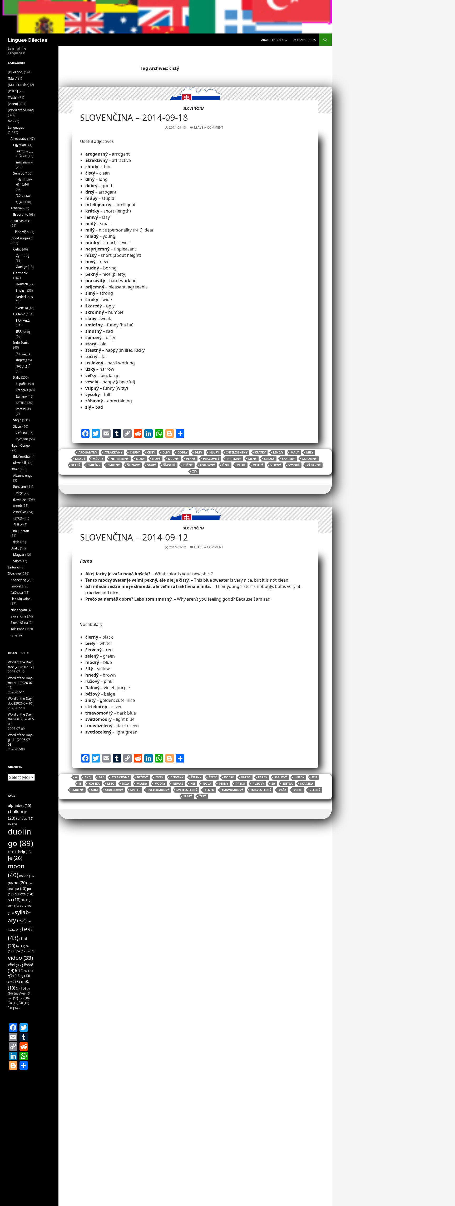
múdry (98, 459)
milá (125, 783)
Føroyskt (17, 586)
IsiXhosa (17, 592)
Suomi (17, 561)
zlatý (188, 796)
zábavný (314, 465)
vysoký (294, 465)
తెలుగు (17, 505)
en (12, 852)
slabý (75, 465)
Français (22, 390)
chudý (135, 452)
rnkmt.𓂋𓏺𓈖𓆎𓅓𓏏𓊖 (24, 153)
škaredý (288, 459)
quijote (23, 894)
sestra (288, 783)
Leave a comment (208, 127)
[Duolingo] (15, 72)
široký (269, 459)
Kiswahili (19, 463)
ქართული (20, 499)
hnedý (299, 777)
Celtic (17, 249)
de (12, 824)
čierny (196, 777)
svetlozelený (186, 790)
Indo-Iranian (22, 342)
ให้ (24, 1003)
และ (24, 998)
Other (15, 469)
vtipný (275, 465)
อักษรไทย (21, 993)
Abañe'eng (18, 580)
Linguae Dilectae (27, 40)
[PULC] (13, 91)
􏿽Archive (14, 573)
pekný (191, 459)
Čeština (21, 433)
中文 (16, 542)
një (19, 888)
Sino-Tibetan (20, 531)
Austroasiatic (20, 221)
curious (24, 818)
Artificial (17, 208)
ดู (25, 975)
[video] (13, 104)
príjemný (234, 459)
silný (252, 459)
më (24, 876)
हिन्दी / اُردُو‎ (22, 366)
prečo (240, 783)
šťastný (169, 465)
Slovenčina (193, 108)
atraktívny (113, 452)
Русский (22, 439)
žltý (202, 796)
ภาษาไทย (20, 512)
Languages (16, 127)
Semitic (18, 173)
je (80, 783)
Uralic (15, 548)
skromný (309, 459)
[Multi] (12, 78)
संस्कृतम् (20, 360)
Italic (16, 377)
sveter (135, 790)
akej (88, 777)
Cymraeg (22, 255)
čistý (151, 452)
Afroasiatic (18, 138)
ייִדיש (18, 635)
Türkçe (18, 493)
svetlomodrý (158, 790)
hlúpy (214, 452)
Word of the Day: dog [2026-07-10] (20, 701)
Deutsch (22, 284)
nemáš (178, 783)
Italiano (21, 396)
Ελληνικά (22, 320)
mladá (142, 783)
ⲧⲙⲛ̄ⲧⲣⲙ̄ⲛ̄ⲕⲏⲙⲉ (24, 162)
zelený (315, 790)
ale (101, 777)
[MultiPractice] (18, 85)
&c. (10, 121)
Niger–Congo (20, 445)
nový (156, 459)
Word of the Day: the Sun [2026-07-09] (21, 719)
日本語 (18, 518)
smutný (114, 465)
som (94, 790)
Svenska (22, 308)
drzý (198, 452)
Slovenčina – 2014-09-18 (134, 117)
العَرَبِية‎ (20, 202)
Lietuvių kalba (21, 599)
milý (309, 452)
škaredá (306, 783)
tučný (188, 465)
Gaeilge (21, 266)
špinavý (133, 465)
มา (14, 981)
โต (13, 1003)
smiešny (94, 465)
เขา (13, 998)
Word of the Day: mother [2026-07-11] (21, 683)
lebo (111, 783)
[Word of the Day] (21, 110)
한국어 (18, 524)
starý (151, 465)
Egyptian (19, 145)
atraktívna (120, 777)
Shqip (17, 420)
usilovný (207, 465)
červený (177, 777)
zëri (15, 964)
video (20, 957)
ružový (258, 783)
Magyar (18, 554)
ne (20, 883)
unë (20, 951)
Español (21, 384)
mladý (80, 459)
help (25, 851)
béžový (142, 777)
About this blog (274, 40)
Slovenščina (19, 622)
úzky (226, 465)
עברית (26, 195)
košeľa (94, 783)
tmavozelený (260, 790)
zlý (194, 471)
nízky (140, 459)
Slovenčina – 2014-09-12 (134, 537)
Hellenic (19, 314)
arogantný (87, 452)
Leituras (14, 567)
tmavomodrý (232, 790)
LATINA (21, 403)
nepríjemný (120, 459)
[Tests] (13, 97)
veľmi (298, 790)
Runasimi (20, 486)
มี (21, 988)
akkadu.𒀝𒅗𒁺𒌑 (24, 182)
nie (192, 783)
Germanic (20, 273)
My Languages (305, 40)
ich (314, 777)
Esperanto (20, 214)
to (20, 946)
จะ (28, 971)
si (25, 900)
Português (23, 409)
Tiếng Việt (20, 232)
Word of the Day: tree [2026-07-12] (21, 664)
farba (246, 777)
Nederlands (24, 297)
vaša (282, 790)
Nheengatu (19, 610)
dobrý (182, 452)
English (21, 290)
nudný (173, 459)
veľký (241, 465)
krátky (260, 452)
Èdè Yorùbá (21, 456)
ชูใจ (14, 975)
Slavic (17, 426)
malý (295, 452)
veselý (258, 465)
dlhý (166, 452)
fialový (281, 777)
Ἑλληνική (23, 331)
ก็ (19, 970)
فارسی (25, 353)
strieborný (114, 790)
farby (262, 777)
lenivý (278, 452)
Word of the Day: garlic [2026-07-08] (20, 740)
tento (209, 790)
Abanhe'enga (22, 475)
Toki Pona (17, 629)
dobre (229, 777)
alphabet (19, 805)
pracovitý (211, 459)
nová (207, 783)
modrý (160, 783)
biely (159, 777)
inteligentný (237, 452)
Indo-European (21, 238)
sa (273, 783)
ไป (13, 1008)
